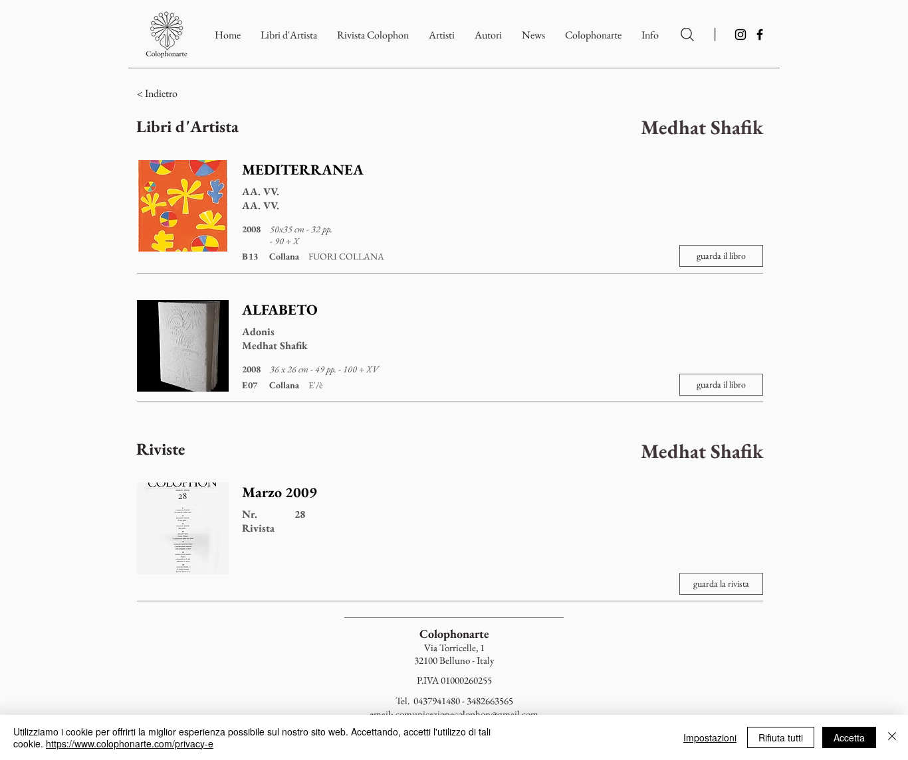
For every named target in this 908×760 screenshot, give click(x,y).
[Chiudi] (892, 737)
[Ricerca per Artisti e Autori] (687, 34)
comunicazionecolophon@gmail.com (467, 714)
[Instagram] (740, 34)
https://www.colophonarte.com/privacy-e (129, 743)
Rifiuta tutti (780, 737)
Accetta (849, 737)
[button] (593, 35)
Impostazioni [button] (710, 737)
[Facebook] (759, 34)
